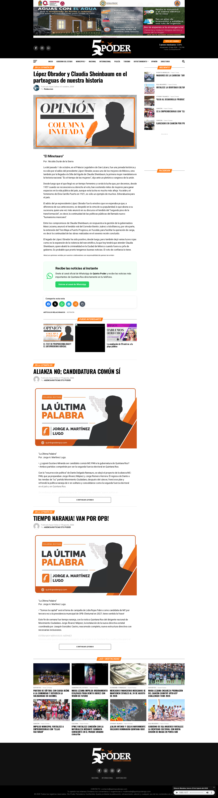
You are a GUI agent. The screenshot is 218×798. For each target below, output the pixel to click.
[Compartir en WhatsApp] (62, 304)
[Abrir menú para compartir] (75, 304)
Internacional (105, 61)
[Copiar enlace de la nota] (82, 304)
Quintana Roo (121, 778)
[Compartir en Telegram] (69, 304)
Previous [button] (36, 18)
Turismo (127, 61)
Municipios (80, 61)
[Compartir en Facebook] (48, 304)
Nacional (92, 61)
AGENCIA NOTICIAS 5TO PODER (57, 380)
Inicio (50, 61)
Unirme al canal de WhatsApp (72, 284)
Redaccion (48, 89)
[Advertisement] (164, 151)
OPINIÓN (154, 61)
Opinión (71, 312)
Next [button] (181, 18)
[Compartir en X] (55, 304)
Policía (117, 61)
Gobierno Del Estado (64, 61)
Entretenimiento (140, 61)
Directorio (165, 61)
